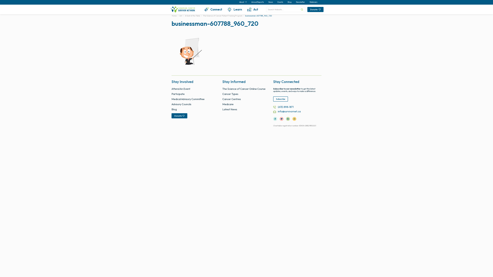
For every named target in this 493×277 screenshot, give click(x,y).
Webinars (313, 2)
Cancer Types (230, 94)
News (270, 2)
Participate (178, 94)
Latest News (229, 109)
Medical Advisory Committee (188, 99)
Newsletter (300, 2)
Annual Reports (257, 2)
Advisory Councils (181, 104)
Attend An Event (181, 88)
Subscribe (280, 99)
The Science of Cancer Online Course (244, 88)
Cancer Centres (231, 99)
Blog (289, 2)
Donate (314, 9)
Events (280, 2)
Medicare (228, 104)
